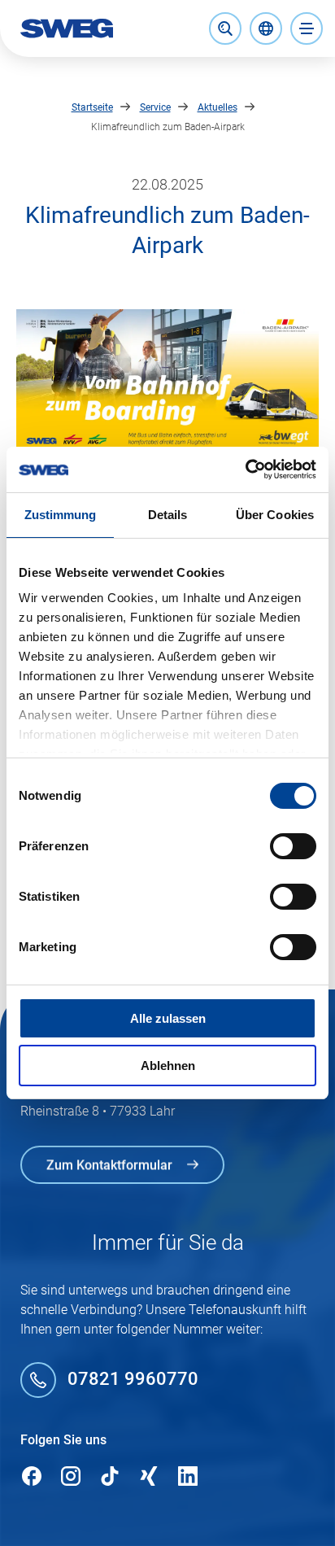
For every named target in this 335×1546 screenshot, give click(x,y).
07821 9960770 (132, 1379)
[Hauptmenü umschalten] (306, 28)
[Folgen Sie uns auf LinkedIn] (187, 1477)
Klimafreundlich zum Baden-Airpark (168, 127)
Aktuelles (217, 107)
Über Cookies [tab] (275, 515)
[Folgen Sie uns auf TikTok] (109, 1477)
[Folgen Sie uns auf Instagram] (70, 1477)
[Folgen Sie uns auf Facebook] (31, 1477)
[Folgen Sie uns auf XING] (148, 1477)
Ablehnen (168, 1065)
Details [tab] (168, 515)
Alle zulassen (168, 1018)
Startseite (92, 107)
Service (155, 107)
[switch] (293, 846)
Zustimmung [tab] (60, 515)
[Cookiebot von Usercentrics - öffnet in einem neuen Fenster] (245, 469)
